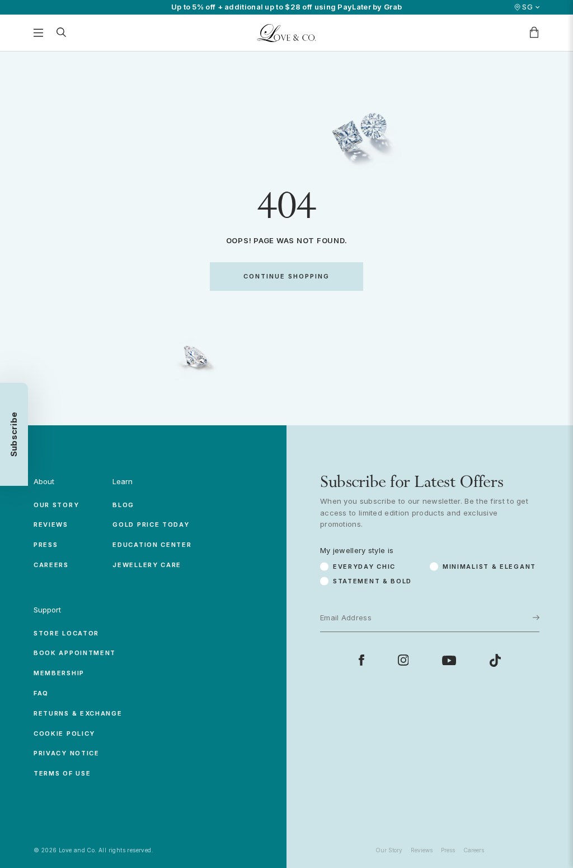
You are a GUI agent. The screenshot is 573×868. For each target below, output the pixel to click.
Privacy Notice (67, 753)
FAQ (41, 693)
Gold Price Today (150, 524)
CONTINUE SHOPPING (286, 276)
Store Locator (66, 633)
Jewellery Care (146, 565)
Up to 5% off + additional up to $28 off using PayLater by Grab (286, 7)
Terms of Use (62, 773)
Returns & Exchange (78, 713)
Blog (123, 505)
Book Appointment (75, 653)
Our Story (56, 505)
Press (46, 545)
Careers (51, 565)
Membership (59, 673)
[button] (14, 434)
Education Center (151, 545)
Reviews (51, 524)
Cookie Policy (64, 733)
